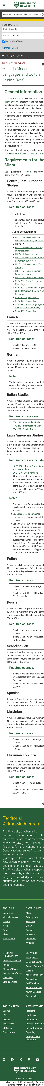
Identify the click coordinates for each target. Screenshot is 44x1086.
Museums (30, 934)
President (30, 1011)
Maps (28, 913)
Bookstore (30, 921)
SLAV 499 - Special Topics (27, 311)
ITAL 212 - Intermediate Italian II (28, 425)
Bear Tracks (8, 1023)
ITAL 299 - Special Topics (24, 429)
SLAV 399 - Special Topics (27, 301)
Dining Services (10, 982)
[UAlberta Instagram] (29, 1059)
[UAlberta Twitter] (20, 1059)
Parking (29, 930)
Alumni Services (33, 992)
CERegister (8, 1028)
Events (6, 930)
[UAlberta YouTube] (37, 1059)
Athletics (30, 943)
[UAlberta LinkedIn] (4, 1059)
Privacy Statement (34, 1028)
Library (29, 926)
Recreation (31, 938)
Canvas (6, 1011)
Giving (6, 934)
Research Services (34, 996)
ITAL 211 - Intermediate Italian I (27, 422)
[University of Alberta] (25, 5)
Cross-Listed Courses (27, 514)
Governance (31, 1019)
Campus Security (34, 962)
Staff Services (32, 983)
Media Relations (10, 917)
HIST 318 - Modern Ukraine (27, 254)
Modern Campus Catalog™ (30, 1085)
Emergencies (32, 957)
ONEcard (7, 1019)
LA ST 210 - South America (25, 473)
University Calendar (12, 960)
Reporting (30, 1032)
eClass (6, 1015)
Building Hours (32, 917)
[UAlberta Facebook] (12, 1059)
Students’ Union (10, 969)
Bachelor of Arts (12, 102)
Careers (6, 921)
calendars (12, 1082)
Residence (8, 977)
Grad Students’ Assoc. (13, 973)
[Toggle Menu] (5, 5)
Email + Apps (9, 1032)
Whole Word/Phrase (14, 41)
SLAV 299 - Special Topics (27, 297)
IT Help (29, 970)
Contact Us (8, 913)
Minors (28, 171)
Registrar (7, 965)
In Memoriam (9, 938)
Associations (32, 979)
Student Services (34, 987)
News (5, 926)
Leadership (31, 1015)
